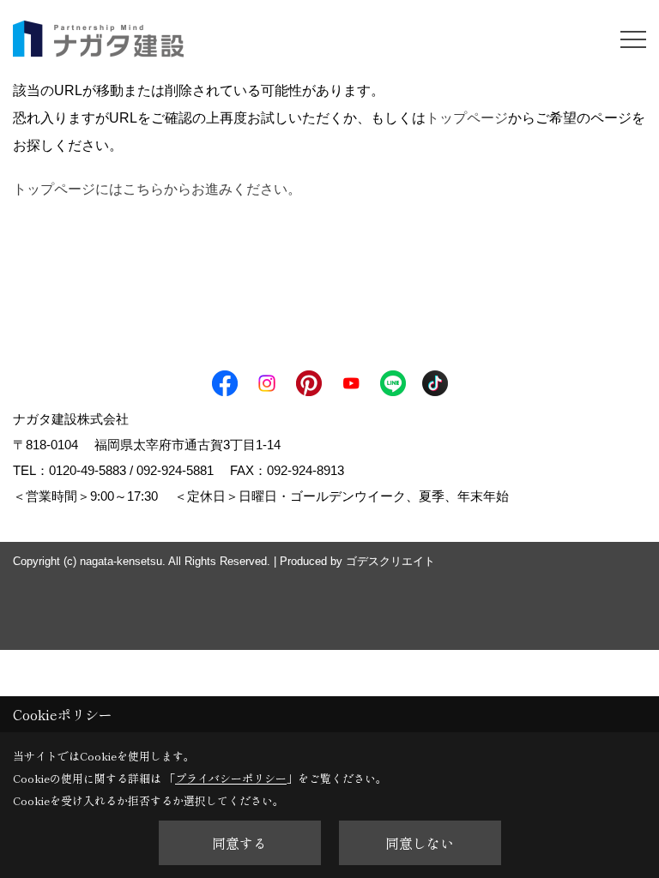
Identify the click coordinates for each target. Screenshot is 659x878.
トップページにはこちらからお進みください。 (157, 189)
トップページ (467, 118)
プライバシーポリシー (231, 778)
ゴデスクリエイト (390, 561)
